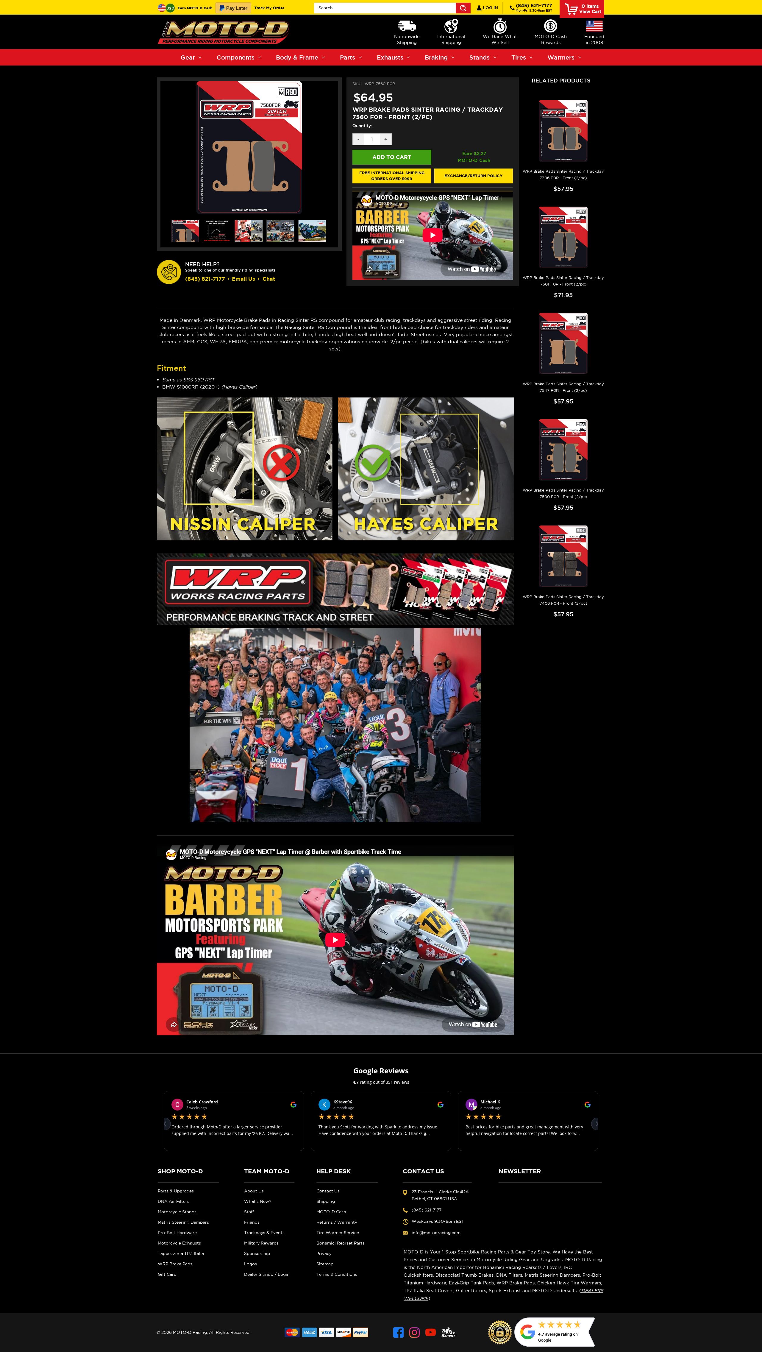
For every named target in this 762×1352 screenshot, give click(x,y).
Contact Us (328, 1191)
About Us (254, 1191)
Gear (188, 57)
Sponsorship (257, 1253)
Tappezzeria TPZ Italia (181, 1253)
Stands (479, 57)
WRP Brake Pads (175, 1263)
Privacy (324, 1253)
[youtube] (430, 1332)
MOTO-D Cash (331, 1211)
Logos (250, 1263)
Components (235, 57)
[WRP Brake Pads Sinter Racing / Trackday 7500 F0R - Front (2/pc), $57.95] (563, 450)
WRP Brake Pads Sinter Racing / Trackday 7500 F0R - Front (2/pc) (563, 493)
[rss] (448, 1332)
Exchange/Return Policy (473, 175)
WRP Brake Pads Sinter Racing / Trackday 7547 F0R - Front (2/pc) (563, 387)
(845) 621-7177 (534, 7)
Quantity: (362, 125)
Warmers (560, 57)
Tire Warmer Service (337, 1232)
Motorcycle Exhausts (179, 1243)
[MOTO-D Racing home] (225, 32)
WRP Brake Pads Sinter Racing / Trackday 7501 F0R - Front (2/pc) (563, 280)
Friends (252, 1222)
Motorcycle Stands (177, 1211)
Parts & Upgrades (176, 1191)
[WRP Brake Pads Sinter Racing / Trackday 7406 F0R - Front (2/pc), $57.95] (563, 556)
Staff (249, 1211)
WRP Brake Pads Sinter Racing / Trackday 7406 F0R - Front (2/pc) (563, 600)
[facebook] (398, 1332)
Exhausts (390, 57)
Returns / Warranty (336, 1222)
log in (490, 7)
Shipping (325, 1201)
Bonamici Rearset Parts (340, 1243)
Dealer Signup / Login (267, 1274)
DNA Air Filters (173, 1201)
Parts (347, 57)
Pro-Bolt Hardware (177, 1232)
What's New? (257, 1201)
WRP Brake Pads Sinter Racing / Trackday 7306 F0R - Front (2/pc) (563, 174)
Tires (518, 57)
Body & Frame (297, 57)
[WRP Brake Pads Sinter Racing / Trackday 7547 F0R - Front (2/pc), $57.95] (563, 343)
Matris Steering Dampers (183, 1222)
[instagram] (414, 1332)
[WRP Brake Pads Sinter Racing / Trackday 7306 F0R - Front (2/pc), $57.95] (563, 130)
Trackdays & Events (264, 1232)
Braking (436, 57)
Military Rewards (261, 1243)
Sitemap (324, 1263)
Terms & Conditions (336, 1274)
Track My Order (269, 7)
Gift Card (167, 1274)
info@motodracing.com (436, 1232)
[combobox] (392, 8)
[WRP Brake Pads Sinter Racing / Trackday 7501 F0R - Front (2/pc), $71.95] (563, 237)
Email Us (243, 279)
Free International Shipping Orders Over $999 (391, 175)
